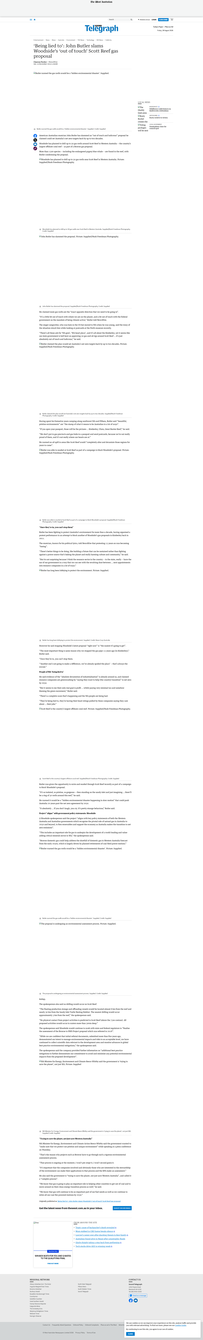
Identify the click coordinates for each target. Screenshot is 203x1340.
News (48, 40)
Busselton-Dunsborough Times (39, 1294)
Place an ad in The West (109, 1325)
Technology (90, 40)
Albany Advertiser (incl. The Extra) (40, 1284)
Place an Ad (169, 27)
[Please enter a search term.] (131, 20)
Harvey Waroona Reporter (38, 1304)
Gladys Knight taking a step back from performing (98, 1242)
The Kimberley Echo (36, 1309)
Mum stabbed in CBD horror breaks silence (94, 1231)
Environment (70, 40)
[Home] (34, 19)
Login (154, 20)
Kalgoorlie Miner (35, 1306)
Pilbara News (82, 1286)
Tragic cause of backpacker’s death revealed (95, 1227)
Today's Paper (158, 27)
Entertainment (38, 40)
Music (54, 40)
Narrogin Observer (35, 1316)
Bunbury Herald (35, 1291)
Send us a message (139, 1295)
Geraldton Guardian (36, 1299)
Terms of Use (91, 1333)
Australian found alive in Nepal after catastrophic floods (100, 1239)
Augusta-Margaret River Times (39, 1286)
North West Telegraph (85, 1284)
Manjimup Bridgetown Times (39, 1311)
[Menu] (31, 19)
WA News (100, 40)
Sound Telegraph (83, 1291)
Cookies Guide (180, 1325)
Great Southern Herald (37, 1301)
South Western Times (84, 1289)
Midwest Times (34, 1313)
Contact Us (46, 1325)
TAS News (81, 40)
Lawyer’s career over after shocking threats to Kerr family (101, 1235)
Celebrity (108, 40)
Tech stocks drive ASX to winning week (93, 1246)
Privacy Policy (80, 1333)
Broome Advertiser (35, 1289)
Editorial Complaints (92, 1325)
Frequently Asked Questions (61, 1325)
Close (130, 1334)
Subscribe (163, 20)
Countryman (34, 1296)
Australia (61, 40)
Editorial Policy (78, 1325)
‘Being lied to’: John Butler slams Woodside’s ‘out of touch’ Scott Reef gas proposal (89, 1201)
